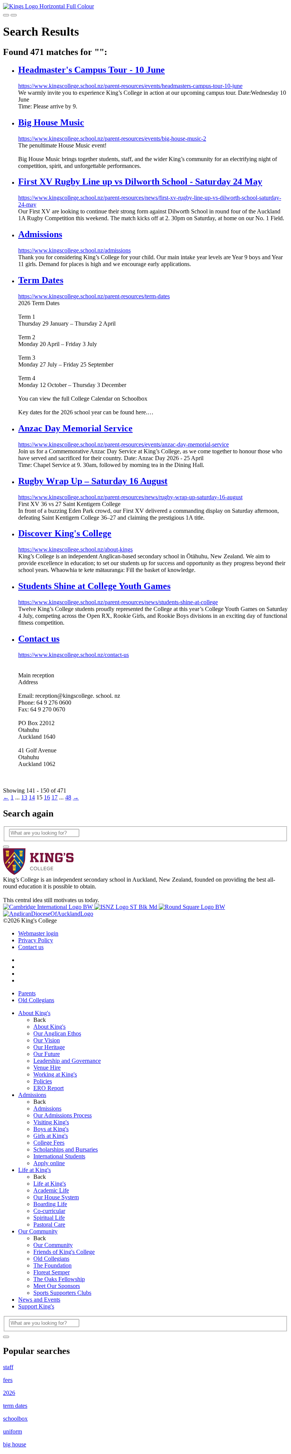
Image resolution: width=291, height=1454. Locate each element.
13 (24, 797)
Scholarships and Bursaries (65, 1149)
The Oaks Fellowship (59, 1279)
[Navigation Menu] (14, 15)
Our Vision (46, 1040)
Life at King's (34, 1170)
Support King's (36, 1306)
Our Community (38, 1231)
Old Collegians (36, 1000)
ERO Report (48, 1088)
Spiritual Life (49, 1217)
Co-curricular (49, 1211)
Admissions (32, 1095)
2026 (9, 1393)
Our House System (56, 1197)
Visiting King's (51, 1122)
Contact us (31, 947)
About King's (34, 1013)
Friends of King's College (64, 1252)
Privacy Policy (35, 940)
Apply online (49, 1163)
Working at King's (55, 1074)
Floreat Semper (51, 1272)
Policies (42, 1081)
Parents (27, 993)
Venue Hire (47, 1067)
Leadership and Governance (67, 1061)
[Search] (6, 847)
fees (8, 1380)
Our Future (46, 1054)
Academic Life (51, 1190)
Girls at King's (50, 1136)
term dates (15, 1405)
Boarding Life (50, 1204)
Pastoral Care (49, 1224)
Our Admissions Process (62, 1115)
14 (32, 797)
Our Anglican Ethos (57, 1033)
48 (68, 797)
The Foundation (52, 1265)
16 (47, 797)
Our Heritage (49, 1047)
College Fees (48, 1142)
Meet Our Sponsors (56, 1286)
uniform (12, 1431)
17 (55, 797)
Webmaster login (38, 933)
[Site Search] (6, 15)
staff (8, 1367)
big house (14, 1444)
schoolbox (15, 1418)
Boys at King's (51, 1129)
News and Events (39, 1299)
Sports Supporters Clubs (62, 1292)
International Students (59, 1156)
